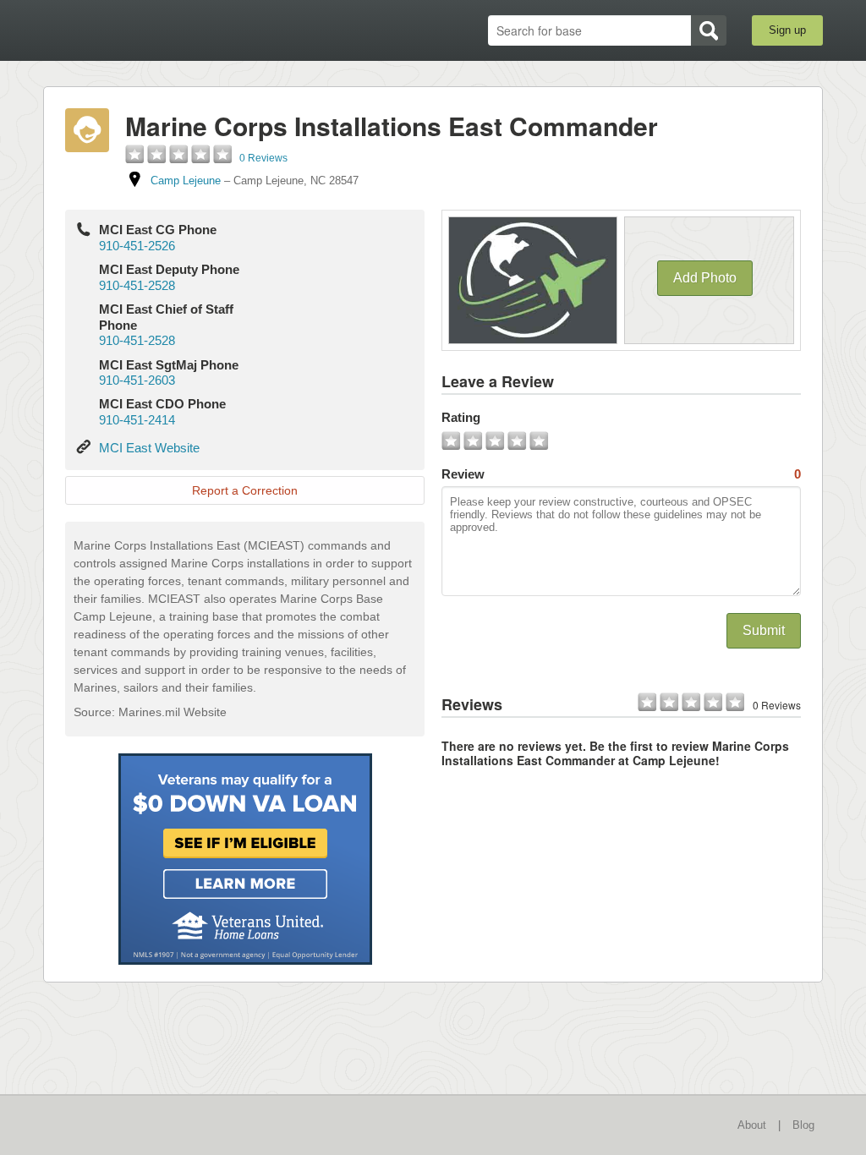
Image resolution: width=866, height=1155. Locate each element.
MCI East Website (149, 448)
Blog (803, 1125)
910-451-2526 (137, 245)
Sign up (787, 30)
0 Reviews (263, 158)
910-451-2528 (137, 285)
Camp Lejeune (186, 180)
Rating (460, 417)
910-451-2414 (137, 420)
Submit (764, 630)
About (751, 1125)
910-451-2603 (137, 380)
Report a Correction (245, 490)
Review (621, 474)
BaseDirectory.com (167, 30)
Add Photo (705, 278)
